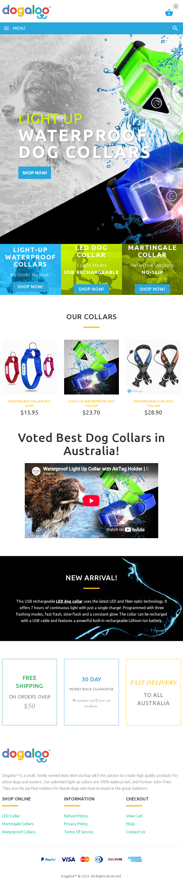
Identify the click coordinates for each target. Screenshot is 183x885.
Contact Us (135, 832)
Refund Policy (76, 816)
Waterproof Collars (19, 832)
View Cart (134, 816)
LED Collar (11, 816)
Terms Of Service (78, 832)
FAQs (130, 824)
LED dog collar (69, 601)
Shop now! (34, 172)
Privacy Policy (76, 824)
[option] (30, 269)
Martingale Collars (18, 824)
